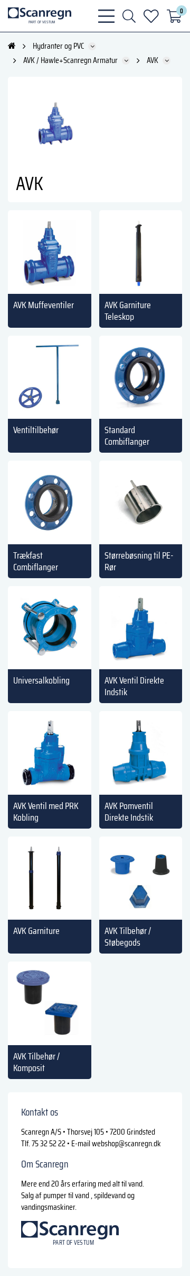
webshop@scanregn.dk (126, 1143)
